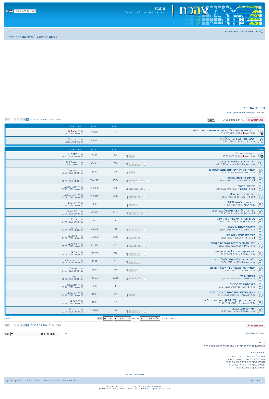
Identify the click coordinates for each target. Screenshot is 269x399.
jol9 (253, 112)
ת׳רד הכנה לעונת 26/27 (241, 202)
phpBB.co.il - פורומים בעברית (148, 388)
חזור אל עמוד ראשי (254, 333)
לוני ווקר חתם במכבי (243, 308)
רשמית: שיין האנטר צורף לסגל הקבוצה (232, 267)
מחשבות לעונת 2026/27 (241, 227)
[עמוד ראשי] (214, 14)
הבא (8, 318)
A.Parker (73, 162)
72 (131, 197)
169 (141, 181)
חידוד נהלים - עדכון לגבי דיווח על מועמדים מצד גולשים (223, 130)
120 (141, 189)
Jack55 (245, 278)
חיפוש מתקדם (12, 36)
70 (139, 197)
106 (131, 213)
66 (135, 279)
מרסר (246, 172)
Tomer (246, 133)
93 (139, 238)
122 (131, 189)
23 (131, 230)
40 (131, 164)
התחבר (52, 37)
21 (139, 230)
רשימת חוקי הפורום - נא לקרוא (237, 138)
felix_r (244, 197)
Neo (75, 276)
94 (135, 238)
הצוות (75, 380)
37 (131, 254)
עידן (75, 219)
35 (139, 254)
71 (135, 197)
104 (141, 213)
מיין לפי (135, 318)
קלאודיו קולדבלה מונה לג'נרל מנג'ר (234, 259)
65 (139, 279)
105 (136, 213)
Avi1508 (73, 203)
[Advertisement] (134, 73)
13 (139, 311)
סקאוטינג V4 (247, 275)
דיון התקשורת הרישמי (242, 284)
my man (73, 170)
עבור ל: (63, 333)
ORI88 (74, 154)
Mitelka (73, 236)
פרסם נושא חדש (257, 118)
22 (135, 230)
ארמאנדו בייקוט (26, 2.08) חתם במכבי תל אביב (228, 300)
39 (135, 164)
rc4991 (229, 112)
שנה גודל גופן (9, 30)
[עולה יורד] (104, 318)
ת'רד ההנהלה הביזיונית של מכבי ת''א (233, 210)
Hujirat (246, 221)
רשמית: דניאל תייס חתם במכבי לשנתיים (232, 169)
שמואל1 (245, 164)
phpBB (148, 386)
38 (139, 164)
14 (135, 311)
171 (131, 181)
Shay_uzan (71, 187)
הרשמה (40, 37)
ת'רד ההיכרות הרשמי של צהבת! (237, 161)
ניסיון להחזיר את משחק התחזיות (236, 218)
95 (131, 238)
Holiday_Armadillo (242, 112)
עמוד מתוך (39, 119)
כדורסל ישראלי (246, 186)
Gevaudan (72, 285)
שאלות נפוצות (26, 37)
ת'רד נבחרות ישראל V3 (242, 194)
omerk (74, 268)
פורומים (243, 31)
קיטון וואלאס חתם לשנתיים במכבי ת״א (232, 292)
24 (135, 246)
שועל (75, 301)
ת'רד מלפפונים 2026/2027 (240, 235)
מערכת (246, 141)
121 (136, 189)
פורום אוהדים (231, 31)
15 (131, 311)
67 (131, 279)
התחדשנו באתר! (245, 153)
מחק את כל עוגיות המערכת (58, 380)
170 (136, 181)
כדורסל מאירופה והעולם (241, 177)
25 (131, 246)
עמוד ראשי (254, 31)
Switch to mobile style (134, 374)
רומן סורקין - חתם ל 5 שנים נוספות (235, 251)
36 (135, 254)
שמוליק (73, 244)
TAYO (246, 246)
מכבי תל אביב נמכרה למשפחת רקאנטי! (232, 243)
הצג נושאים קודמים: (169, 318)
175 (7, 119)
